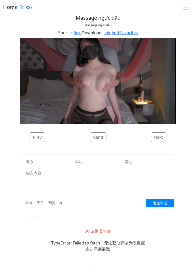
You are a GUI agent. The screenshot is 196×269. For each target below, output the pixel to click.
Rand (98, 137)
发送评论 (160, 203)
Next (158, 137)
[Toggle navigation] (186, 7)
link (77, 33)
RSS (29, 7)
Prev (37, 137)
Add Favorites (125, 33)
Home (10, 7)
